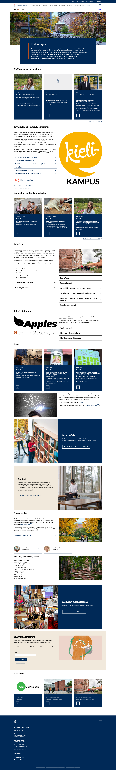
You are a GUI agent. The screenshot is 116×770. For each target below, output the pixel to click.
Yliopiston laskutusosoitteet (20, 746)
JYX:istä (80, 402)
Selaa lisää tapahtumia (94, 121)
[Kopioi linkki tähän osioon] (42, 69)
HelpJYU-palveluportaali (20, 741)
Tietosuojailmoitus (20, 663)
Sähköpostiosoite (19, 653)
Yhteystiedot (17, 740)
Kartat (22, 740)
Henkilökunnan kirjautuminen (73, 767)
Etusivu (16, 9)
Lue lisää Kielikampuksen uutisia (91, 239)
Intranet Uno (61, 767)
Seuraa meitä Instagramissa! (21, 186)
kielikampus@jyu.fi (92, 405)
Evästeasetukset (18, 753)
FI (74, 2)
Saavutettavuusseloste (51, 767)
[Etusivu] (21, 5)
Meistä (22, 9)
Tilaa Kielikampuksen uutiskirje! (22, 188)
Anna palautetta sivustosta (20, 749)
